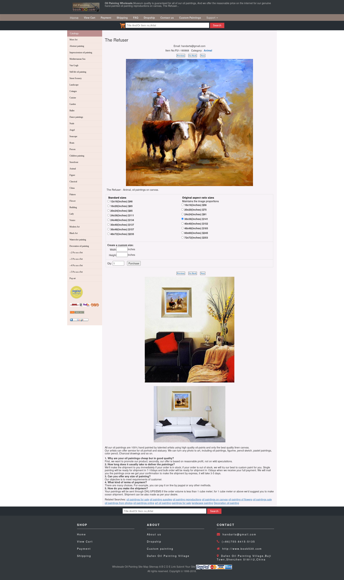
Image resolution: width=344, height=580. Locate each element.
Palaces (73, 194)
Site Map (143, 566)
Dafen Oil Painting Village (168, 556)
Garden (73, 104)
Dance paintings (76, 117)
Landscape (74, 85)
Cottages (73, 91)
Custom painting (160, 548)
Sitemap (153, 566)
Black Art (74, 233)
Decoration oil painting (79, 246)
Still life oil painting (78, 72)
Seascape (73, 136)
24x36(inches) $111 (122, 215)
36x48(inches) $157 (122, 229)
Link (173, 566)
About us (154, 534)
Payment (84, 548)
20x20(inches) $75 (195, 209)
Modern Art (75, 226)
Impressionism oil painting (81, 52)
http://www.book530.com (242, 548)
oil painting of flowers (240, 499)
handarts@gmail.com (239, 534)
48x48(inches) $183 (196, 228)
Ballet (72, 110)
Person (72, 149)
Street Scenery (76, 78)
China (72, 188)
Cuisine (73, 97)
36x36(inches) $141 (196, 219)
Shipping (84, 556)
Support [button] (211, 17)
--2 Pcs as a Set (76, 252)
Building (73, 207)
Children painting (77, 155)
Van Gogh (74, 65)
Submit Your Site (185, 566)
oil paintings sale (262, 499)
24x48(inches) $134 (122, 220)
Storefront (74, 162)
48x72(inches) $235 (122, 234)
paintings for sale (181, 503)
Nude (72, 123)
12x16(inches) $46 (121, 201)
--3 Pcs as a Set (76, 259)
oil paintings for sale (137, 499)
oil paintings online (143, 503)
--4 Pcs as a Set (76, 265)
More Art (73, 39)
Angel (72, 130)
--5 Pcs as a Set (76, 272)
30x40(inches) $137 (122, 224)
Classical (73, 181)
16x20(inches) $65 (121, 206)
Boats (72, 143)
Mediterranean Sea (77, 59)
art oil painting (163, 503)
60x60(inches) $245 (196, 233)
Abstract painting (77, 46)
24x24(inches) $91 (195, 214)
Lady (72, 214)
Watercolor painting (78, 239)
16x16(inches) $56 (195, 205)
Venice (72, 220)
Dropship (154, 541)
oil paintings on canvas (215, 499)
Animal (73, 168)
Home (74, 17)
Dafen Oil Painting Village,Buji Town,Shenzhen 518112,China (244, 557)
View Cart (85, 541)
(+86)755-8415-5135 (238, 541)
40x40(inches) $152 (196, 223)
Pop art (73, 278)
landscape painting (202, 503)
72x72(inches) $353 (196, 237)
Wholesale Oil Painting (125, 566)
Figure (72, 175)
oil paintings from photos (119, 503)
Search (217, 25)
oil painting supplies (161, 499)
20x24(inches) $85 (121, 210)
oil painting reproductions (187, 499)
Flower (73, 201)
